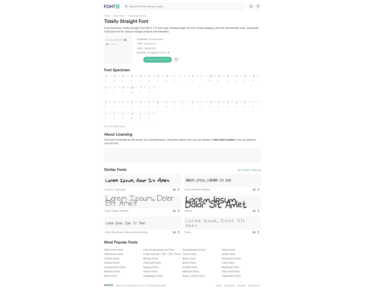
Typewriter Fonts (231, 275)
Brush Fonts (189, 262)
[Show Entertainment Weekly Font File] (254, 190)
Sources (241, 285)
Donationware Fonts (193, 249)
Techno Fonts (111, 258)
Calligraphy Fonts (153, 275)
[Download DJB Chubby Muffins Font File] (178, 211)
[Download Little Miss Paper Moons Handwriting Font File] (178, 233)
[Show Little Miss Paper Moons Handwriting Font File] (174, 233)
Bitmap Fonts (150, 258)
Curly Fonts (228, 262)
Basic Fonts (189, 258)
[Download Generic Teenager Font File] (178, 190)
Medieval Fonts (230, 267)
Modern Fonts (112, 271)
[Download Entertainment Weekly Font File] (258, 190)
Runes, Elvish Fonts (193, 275)
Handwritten (150, 48)
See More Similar (249, 170)
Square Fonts (150, 267)
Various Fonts (112, 262)
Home (107, 16)
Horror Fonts (150, 271)
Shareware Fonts (113, 254)
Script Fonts (119, 16)
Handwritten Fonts (137, 16)
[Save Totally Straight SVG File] (176, 60)
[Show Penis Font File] (254, 233)
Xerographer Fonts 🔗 (158, 52)
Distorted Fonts (152, 262)
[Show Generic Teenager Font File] (174, 190)
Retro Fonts (110, 275)
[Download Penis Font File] (258, 233)
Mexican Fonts (190, 271)
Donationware (156, 39)
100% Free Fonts (113, 249)
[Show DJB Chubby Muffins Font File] (174, 211)
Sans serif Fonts (231, 271)
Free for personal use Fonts (159, 249)
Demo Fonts (228, 249)
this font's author (224, 139)
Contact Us (253, 285)
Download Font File (157, 59)
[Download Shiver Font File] (258, 211)
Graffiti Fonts (189, 267)
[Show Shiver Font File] (254, 211)
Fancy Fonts (189, 254)
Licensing (229, 285)
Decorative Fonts (231, 258)
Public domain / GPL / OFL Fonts (162, 254)
